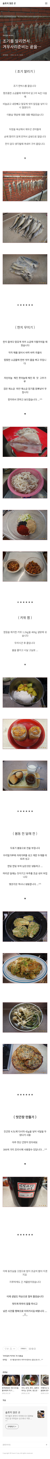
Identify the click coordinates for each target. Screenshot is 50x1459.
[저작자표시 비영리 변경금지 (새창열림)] (32, 1349)
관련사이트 (7, 1444)
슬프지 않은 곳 (9, 3)
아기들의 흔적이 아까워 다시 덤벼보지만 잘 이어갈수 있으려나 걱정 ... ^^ (19, 1418)
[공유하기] (11, 1349)
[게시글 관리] (14, 1349)
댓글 (4, 1400)
